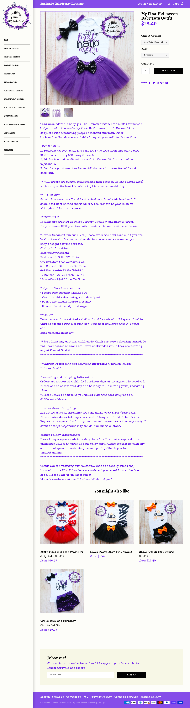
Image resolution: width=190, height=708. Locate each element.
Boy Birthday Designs (13, 91)
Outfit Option (151, 36)
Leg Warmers (9, 133)
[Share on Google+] (162, 82)
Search (45, 697)
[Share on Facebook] (150, 82)
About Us (58, 697)
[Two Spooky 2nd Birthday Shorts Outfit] (62, 591)
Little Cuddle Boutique (56, 703)
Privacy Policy (101, 697)
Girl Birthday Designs (14, 99)
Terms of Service (126, 697)
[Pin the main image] (158, 82)
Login (141, 4)
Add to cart (168, 71)
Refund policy (150, 697)
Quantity (147, 64)
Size (144, 49)
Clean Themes (81, 703)
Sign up (131, 675)
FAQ (85, 697)
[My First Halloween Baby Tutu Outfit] (87, 58)
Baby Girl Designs (12, 57)
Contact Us (8, 150)
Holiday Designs (11, 142)
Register (155, 4)
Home (6, 40)
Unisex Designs (10, 82)
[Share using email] (166, 82)
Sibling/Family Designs (14, 108)
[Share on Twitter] (154, 82)
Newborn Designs (11, 65)
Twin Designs (9, 74)
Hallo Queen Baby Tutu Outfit (111, 552)
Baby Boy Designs (11, 49)
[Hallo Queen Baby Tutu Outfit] (112, 522)
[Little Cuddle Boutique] (16, 16)
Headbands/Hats (11, 116)
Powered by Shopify (96, 703)
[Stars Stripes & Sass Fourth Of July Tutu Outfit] (62, 522)
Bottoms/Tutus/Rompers (14, 125)
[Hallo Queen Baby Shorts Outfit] (161, 522)
